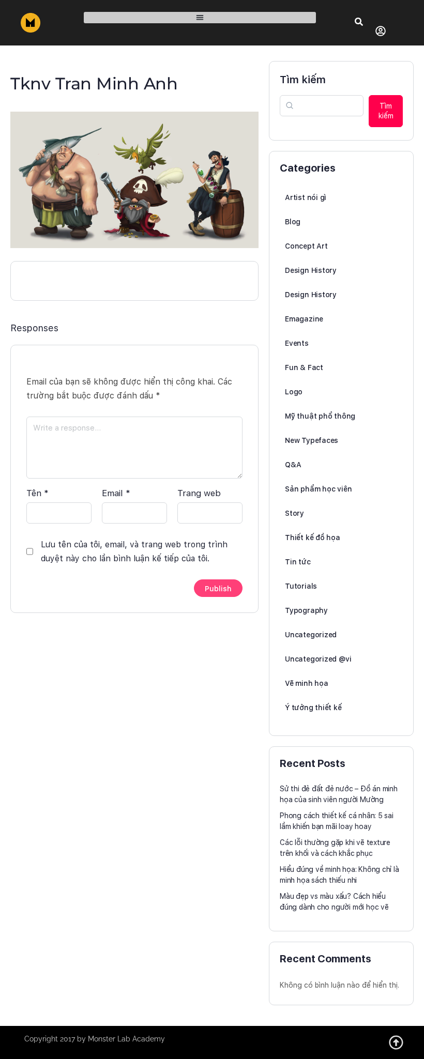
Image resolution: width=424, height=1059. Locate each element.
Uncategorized (311, 635)
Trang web (199, 493)
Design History (311, 270)
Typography (306, 610)
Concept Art (306, 246)
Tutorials (301, 586)
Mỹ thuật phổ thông (320, 416)
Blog (292, 222)
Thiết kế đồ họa (312, 537)
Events (297, 343)
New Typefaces (311, 440)
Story (294, 513)
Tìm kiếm (303, 79)
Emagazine (304, 319)
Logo (293, 392)
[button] (200, 18)
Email (116, 493)
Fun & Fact (304, 367)
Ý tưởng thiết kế (313, 707)
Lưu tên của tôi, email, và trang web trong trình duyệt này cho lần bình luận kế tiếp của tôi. (134, 551)
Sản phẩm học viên (318, 489)
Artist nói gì (305, 197)
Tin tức (298, 562)
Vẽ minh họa (306, 683)
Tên (37, 493)
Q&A (293, 465)
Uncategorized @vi (318, 659)
